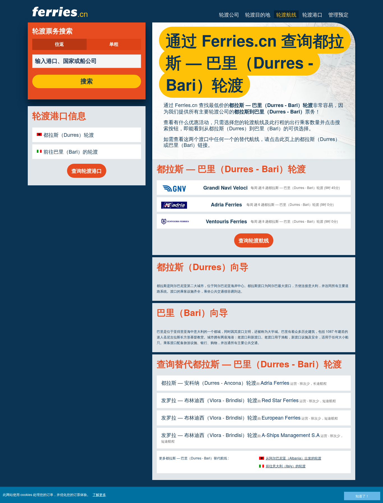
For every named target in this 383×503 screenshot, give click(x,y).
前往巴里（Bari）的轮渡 (70, 151)
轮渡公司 (229, 14)
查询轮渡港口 (86, 170)
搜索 (86, 81)
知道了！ (362, 495)
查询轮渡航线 (254, 240)
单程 (113, 44)
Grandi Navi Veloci (225, 187)
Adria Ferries (226, 204)
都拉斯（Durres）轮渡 (68, 134)
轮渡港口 (312, 14)
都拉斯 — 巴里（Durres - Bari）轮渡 (271, 105)
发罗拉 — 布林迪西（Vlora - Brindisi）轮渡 (209, 400)
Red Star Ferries (280, 400)
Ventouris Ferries (226, 221)
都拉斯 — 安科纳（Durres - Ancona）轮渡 (208, 382)
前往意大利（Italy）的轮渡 (286, 465)
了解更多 (99, 494)
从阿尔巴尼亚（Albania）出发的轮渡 (293, 458)
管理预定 (338, 14)
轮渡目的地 (257, 14)
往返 (59, 44)
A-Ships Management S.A (291, 434)
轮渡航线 (286, 14)
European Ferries (281, 417)
